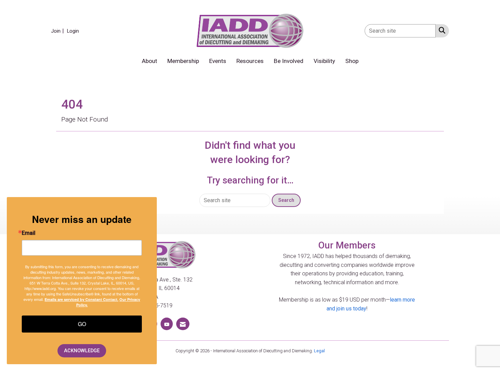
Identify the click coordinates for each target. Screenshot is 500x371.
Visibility (324, 61)
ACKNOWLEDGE (82, 351)
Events (217, 61)
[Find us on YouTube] (167, 324)
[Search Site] (441, 30)
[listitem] (58, 31)
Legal (319, 350)
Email (28, 233)
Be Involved (288, 61)
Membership (183, 61)
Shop (352, 61)
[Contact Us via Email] (182, 324)
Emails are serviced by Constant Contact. (81, 299)
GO (82, 324)
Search (286, 200)
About (149, 61)
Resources (250, 61)
